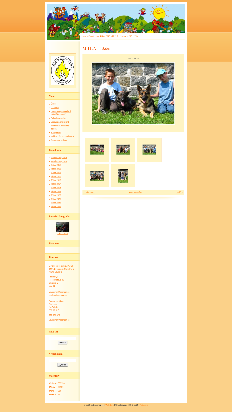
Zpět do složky (135, 192)
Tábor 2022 (56, 195)
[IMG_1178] (149, 149)
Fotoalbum (93, 36)
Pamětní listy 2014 (59, 161)
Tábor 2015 (56, 176)
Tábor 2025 (56, 206)
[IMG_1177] (123, 149)
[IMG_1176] (97, 149)
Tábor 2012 (56, 165)
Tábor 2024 (56, 203)
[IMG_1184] (123, 176)
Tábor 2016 (56, 180)
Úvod (84, 36)
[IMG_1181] (97, 176)
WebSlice (109, 405)
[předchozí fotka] (88, 93)
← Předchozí (89, 192)
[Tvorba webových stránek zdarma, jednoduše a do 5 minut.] (103, 405)
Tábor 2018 (56, 188)
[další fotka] (178, 93)
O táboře (55, 107)
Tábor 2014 (56, 173)
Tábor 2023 (56, 199)
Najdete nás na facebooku (62, 136)
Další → (179, 192)
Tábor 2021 (56, 191)
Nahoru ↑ (144, 405)
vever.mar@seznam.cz (59, 320)
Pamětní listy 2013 (59, 157)
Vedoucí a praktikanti (60, 122)
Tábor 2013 (105, 36)
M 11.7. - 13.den (119, 36)
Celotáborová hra (58, 118)
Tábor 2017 (56, 184)
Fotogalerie (56, 132)
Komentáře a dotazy (60, 140)
